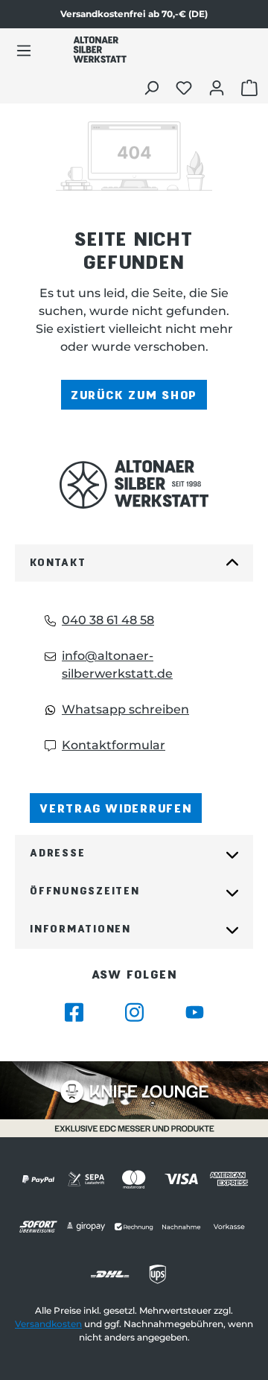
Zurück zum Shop (134, 394)
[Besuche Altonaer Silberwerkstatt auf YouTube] (194, 1012)
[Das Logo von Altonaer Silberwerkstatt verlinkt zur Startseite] (134, 484)
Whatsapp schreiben (125, 709)
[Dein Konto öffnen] (218, 87)
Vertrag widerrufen (115, 808)
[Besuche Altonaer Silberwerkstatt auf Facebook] (74, 1012)
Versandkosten (48, 1323)
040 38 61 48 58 (108, 620)
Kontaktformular (113, 745)
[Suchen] (153, 87)
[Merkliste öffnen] (185, 87)
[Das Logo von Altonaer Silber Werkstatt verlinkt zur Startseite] (100, 49)
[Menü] (24, 49)
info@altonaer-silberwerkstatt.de (117, 665)
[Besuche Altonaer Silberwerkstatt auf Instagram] (134, 1012)
